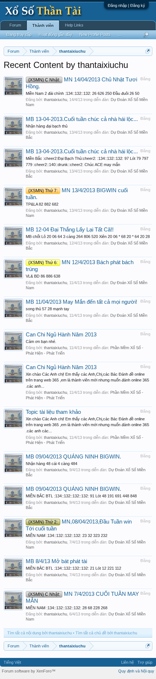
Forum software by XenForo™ (29, 671)
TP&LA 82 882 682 (42, 204)
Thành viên (43, 25)
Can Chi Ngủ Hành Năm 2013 (61, 335)
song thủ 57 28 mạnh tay (47, 309)
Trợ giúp (144, 662)
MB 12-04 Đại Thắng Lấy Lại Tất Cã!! (70, 230)
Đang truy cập (19, 34)
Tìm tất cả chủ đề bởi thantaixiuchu (106, 633)
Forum (15, 25)
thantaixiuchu (55, 99)
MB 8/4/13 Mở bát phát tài (56, 561)
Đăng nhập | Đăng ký (126, 5)
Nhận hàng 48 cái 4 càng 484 (51, 463)
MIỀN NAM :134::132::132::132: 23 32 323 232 (66, 535)
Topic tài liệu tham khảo (53, 412)
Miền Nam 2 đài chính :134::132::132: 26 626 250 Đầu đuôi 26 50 (82, 93)
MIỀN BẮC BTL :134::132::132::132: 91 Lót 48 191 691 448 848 (81, 496)
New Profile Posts (95, 34)
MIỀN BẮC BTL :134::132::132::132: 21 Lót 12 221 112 (73, 568)
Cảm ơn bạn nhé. (41, 341)
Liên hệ (127, 662)
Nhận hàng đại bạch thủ (46, 126)
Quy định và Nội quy (136, 671)
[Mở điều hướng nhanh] (147, 51)
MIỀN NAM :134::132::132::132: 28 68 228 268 (66, 608)
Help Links (74, 25)
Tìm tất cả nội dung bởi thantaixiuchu (39, 633)
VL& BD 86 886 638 (43, 276)
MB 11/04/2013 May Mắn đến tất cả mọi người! (81, 302)
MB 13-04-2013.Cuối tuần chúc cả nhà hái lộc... (82, 119)
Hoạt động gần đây (55, 34)
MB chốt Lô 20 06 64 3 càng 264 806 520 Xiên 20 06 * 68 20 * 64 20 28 (88, 236)
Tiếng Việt (12, 662)
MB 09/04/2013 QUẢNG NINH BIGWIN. (73, 457)
